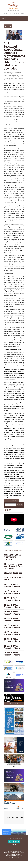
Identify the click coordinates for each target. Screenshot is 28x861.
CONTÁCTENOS (17, 838)
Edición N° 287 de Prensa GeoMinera (12, 626)
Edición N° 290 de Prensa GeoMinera (12, 606)
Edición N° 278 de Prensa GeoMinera (12, 653)
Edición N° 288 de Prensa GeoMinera (12, 619)
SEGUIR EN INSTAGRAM (14, 703)
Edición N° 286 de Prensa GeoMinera (12, 633)
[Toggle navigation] (3, 18)
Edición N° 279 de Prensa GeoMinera (12, 647)
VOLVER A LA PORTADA (11, 501)
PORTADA (9, 838)
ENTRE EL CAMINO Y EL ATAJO (14, 578)
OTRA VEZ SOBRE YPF (13, 573)
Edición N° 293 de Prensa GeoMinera (12, 585)
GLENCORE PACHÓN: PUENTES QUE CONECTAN (12, 557)
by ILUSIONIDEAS (14, 857)
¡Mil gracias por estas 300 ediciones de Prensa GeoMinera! (14, 566)
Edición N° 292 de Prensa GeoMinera (12, 592)
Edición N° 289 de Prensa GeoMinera (12, 612)
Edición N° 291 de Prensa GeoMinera (12, 599)
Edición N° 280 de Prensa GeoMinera (12, 640)
